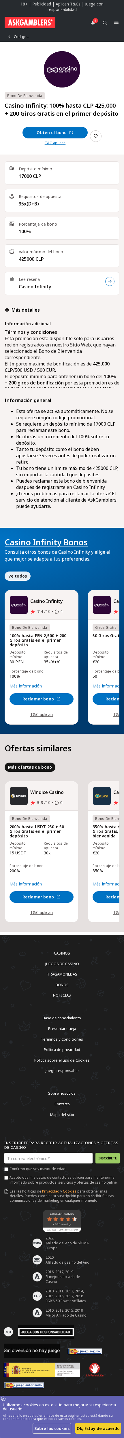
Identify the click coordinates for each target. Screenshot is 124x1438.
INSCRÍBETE (107, 1158)
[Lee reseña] (109, 281)
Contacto (62, 1103)
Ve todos (17, 576)
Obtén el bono (52, 132)
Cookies (69, 1191)
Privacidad (50, 1191)
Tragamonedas (62, 974)
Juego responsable (62, 1070)
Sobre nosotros (62, 1093)
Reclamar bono (38, 699)
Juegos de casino (62, 963)
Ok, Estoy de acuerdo (98, 1428)
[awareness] (85, 1351)
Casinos (62, 953)
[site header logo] (30, 22)
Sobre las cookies (51, 1428)
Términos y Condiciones (62, 1038)
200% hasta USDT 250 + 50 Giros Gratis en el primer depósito (37, 831)
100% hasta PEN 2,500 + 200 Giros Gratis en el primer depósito (38, 640)
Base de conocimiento (62, 1017)
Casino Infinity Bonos (46, 542)
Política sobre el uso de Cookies (62, 1059)
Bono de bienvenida (24, 95)
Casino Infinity (35, 286)
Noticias (62, 995)
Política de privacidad (62, 1049)
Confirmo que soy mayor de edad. (38, 1168)
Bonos (62, 984)
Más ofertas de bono (30, 767)
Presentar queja (62, 1028)
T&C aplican (55, 143)
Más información (26, 686)
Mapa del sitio (62, 1114)
